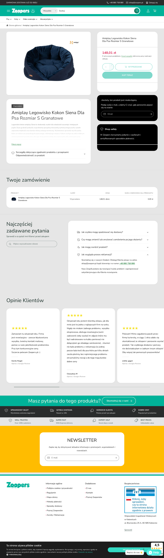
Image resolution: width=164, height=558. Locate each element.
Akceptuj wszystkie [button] (131, 550)
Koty (16, 19)
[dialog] (82, 550)
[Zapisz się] (116, 458)
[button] (8, 10)
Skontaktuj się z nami (117, 400)
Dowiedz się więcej (85, 552)
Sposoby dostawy (54, 506)
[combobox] (99, 10)
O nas (88, 488)
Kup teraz (127, 75)
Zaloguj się (153, 2)
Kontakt (89, 492)
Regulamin (51, 492)
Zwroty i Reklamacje (55, 515)
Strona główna (15, 25)
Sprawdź (128, 530)
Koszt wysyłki (126, 56)
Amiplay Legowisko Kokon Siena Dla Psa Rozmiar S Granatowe (48, 25)
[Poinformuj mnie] (151, 114)
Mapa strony (52, 497)
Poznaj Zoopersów (55, 510)
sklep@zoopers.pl (136, 2)
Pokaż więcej (16, 144)
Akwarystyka (45, 19)
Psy (7, 19)
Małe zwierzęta (29, 19)
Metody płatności (54, 501)
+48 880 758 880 (116, 2)
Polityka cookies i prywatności (59, 488)
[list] (82, 346)
